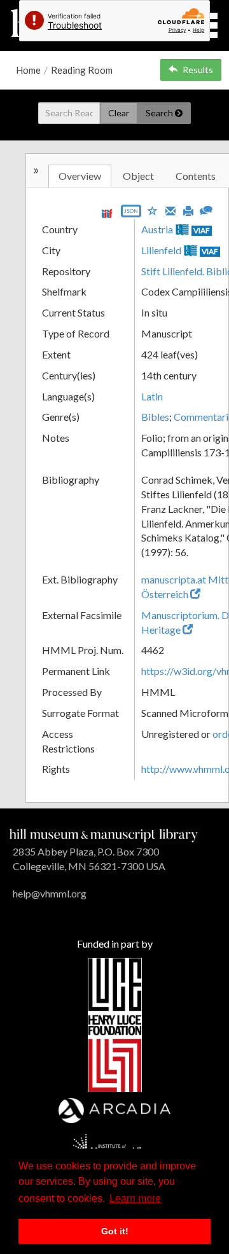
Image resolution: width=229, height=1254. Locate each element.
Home (28, 70)
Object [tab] (138, 176)
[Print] (188, 209)
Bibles (155, 417)
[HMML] (103, 834)
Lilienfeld (161, 250)
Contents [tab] (196, 176)
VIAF (201, 230)
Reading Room (82, 70)
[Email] (170, 209)
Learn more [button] (135, 1198)
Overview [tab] (80, 176)
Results (198, 69)
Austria (157, 229)
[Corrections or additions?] (206, 209)
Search (160, 112)
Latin (152, 396)
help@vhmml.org (50, 893)
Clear (118, 112)
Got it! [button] (114, 1231)
